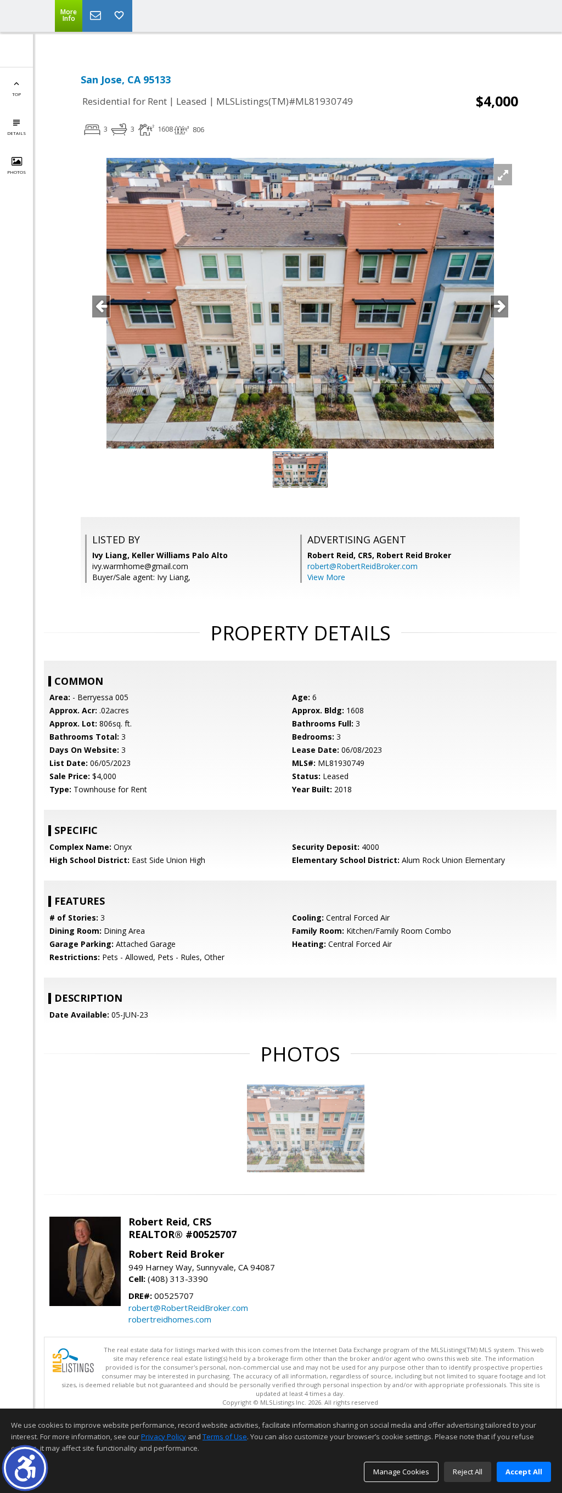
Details (16, 133)
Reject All (467, 1472)
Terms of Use (225, 1436)
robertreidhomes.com (169, 1319)
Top (16, 94)
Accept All (523, 1472)
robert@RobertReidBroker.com (362, 566)
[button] (25, 1468)
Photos (16, 172)
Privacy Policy (163, 1436)
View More (326, 577)
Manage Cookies (401, 1472)
